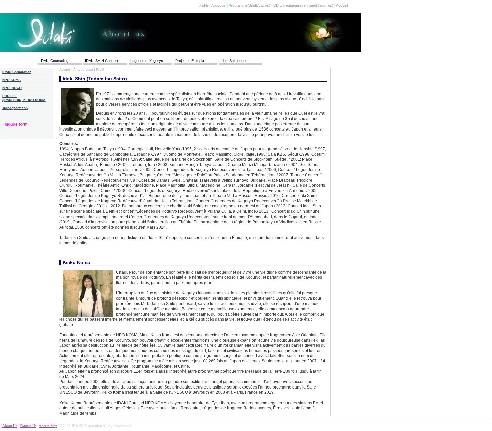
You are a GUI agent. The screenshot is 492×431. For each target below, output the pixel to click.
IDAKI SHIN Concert (101, 61)
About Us (9, 426)
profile (203, 5)
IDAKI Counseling (54, 61)
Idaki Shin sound (234, 61)
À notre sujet (83, 69)
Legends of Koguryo (146, 61)
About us (219, 5)
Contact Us (28, 426)
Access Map (48, 426)
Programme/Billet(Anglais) (249, 5)
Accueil (342, 5)
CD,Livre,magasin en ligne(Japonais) (303, 5)
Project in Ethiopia (189, 61)
